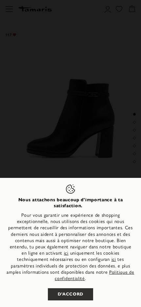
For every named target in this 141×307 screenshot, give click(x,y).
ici (66, 253)
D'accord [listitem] (70, 294)
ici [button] (113, 259)
